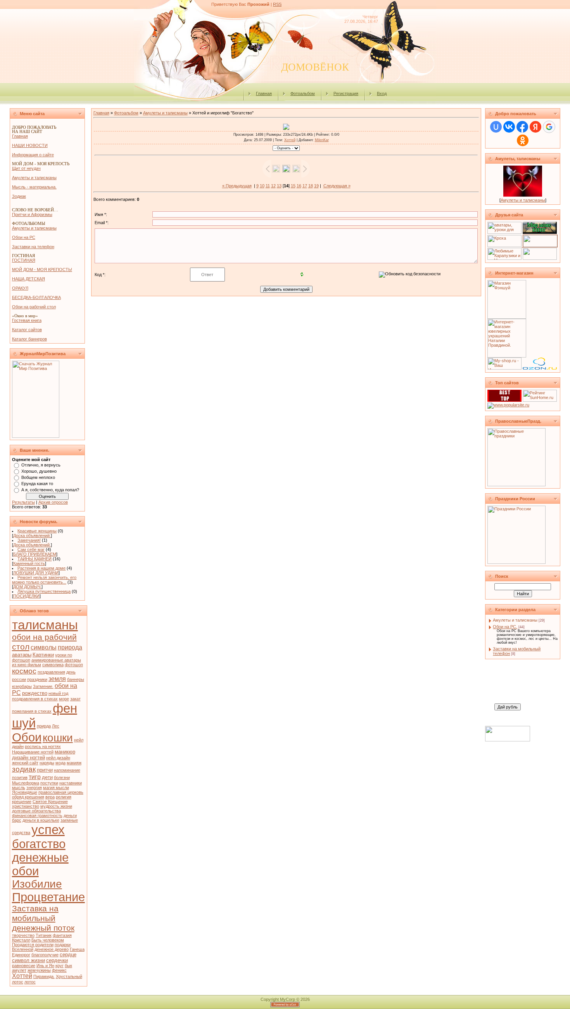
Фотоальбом (302, 93)
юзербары (22, 686)
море (64, 698)
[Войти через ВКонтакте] (509, 127)
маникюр (65, 752)
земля (57, 679)
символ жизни (28, 960)
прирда (44, 726)
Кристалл (21, 940)
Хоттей (22, 976)
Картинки (43, 655)
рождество (34, 693)
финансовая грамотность (37, 815)
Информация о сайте (33, 154)
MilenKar (322, 140)
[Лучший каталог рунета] (504, 400)
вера (50, 797)
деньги (70, 815)
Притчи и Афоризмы (32, 214)
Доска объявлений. (32, 535)
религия (63, 797)
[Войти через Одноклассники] (523, 140)
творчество (23, 935)
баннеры (75, 679)
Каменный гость (29, 563)
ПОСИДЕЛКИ (26, 596)
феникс (59, 970)
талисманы (45, 625)
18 (310, 185)
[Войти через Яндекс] (535, 127)
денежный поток (43, 928)
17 (304, 185)
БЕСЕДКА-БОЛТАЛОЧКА (36, 297)
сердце (68, 954)
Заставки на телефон (33, 246)
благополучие (45, 954)
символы (44, 647)
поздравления (51, 672)
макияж (74, 762)
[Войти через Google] (549, 127)
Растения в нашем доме (41, 568)
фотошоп (74, 664)
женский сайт (25, 762)
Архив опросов (53, 502)
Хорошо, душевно (39, 471)
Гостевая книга (26, 320)
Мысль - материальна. (34, 187)
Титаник (44, 935)
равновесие (23, 965)
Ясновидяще (24, 792)
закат (75, 698)
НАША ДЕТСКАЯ (28, 278)
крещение (21, 801)
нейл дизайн (58, 757)
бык (68, 965)
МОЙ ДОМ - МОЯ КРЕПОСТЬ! (42, 269)
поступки (49, 783)
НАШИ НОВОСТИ (30, 145)
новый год (58, 693)
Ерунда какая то (37, 483)
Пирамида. (44, 976)
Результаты (23, 502)
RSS (277, 4)
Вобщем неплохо (38, 477)
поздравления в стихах (35, 698)
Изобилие (37, 884)
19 (316, 185)
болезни (62, 777)
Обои (26, 737)
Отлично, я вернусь (40, 465)
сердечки (57, 960)
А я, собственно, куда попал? (50, 489)
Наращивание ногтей (33, 752)
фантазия (62, 935)
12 (273, 185)
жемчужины (39, 970)
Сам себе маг (31, 549)
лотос (30, 982)
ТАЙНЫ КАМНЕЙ (34, 558)
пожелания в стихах (32, 711)
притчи (45, 770)
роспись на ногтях (43, 746)
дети (47, 777)
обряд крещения (28, 797)
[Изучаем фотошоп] (540, 258)
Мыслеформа (25, 783)
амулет (19, 970)
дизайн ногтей (28, 757)
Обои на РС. (505, 626)
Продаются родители (33, 944)
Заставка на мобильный (35, 913)
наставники (70, 783)
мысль (18, 787)
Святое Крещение (50, 801)
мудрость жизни (56, 806)
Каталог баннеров (29, 339)
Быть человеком (47, 940)
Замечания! (29, 540)
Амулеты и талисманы (34, 177)
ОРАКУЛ (20, 288)
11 (268, 185)
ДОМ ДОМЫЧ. (27, 586)
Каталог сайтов (27, 329)
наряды (47, 762)
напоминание (67, 770)
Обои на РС (23, 237)
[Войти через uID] (496, 127)
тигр (35, 777)
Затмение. (43, 686)
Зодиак (19, 196)
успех (48, 829)
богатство (39, 843)
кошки (58, 738)
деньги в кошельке (40, 820)
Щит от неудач (26, 168)
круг (59, 965)
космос (24, 671)
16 (299, 185)
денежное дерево (52, 949)
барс (16, 820)
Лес (55, 726)
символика (53, 664)
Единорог (21, 954)
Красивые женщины (37, 531)
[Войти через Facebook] (522, 127)
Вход (382, 93)
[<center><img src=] (540, 245)
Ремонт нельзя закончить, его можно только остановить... (44, 579)
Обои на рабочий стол (34, 306)
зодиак (24, 769)
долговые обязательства (36, 811)
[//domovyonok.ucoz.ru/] (508, 405)
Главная (264, 93)
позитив (20, 777)
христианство (25, 806)
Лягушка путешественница (44, 591)
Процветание (48, 897)
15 (293, 185)
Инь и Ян (45, 965)
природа (70, 647)
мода (60, 762)
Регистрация (345, 93)
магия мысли (56, 787)
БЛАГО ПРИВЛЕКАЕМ (34, 554)
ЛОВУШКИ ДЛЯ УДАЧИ (36, 572)
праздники (37, 679)
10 (262, 185)
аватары (21, 655)
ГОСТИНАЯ (23, 260)
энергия (34, 787)
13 (279, 185)
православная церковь (60, 792)
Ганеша (77, 949)
